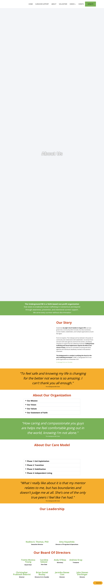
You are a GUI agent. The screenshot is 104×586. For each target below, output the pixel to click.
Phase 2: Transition (35, 465)
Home (31, 4)
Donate (90, 4)
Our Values (32, 408)
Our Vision (31, 404)
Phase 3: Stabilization (36, 469)
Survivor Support (42, 4)
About (53, 4)
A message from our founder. (64, 362)
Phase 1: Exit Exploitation (38, 461)
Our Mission (32, 401)
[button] (52, 401)
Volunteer (63, 4)
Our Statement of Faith (37, 412)
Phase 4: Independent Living (39, 473)
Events (81, 4)
